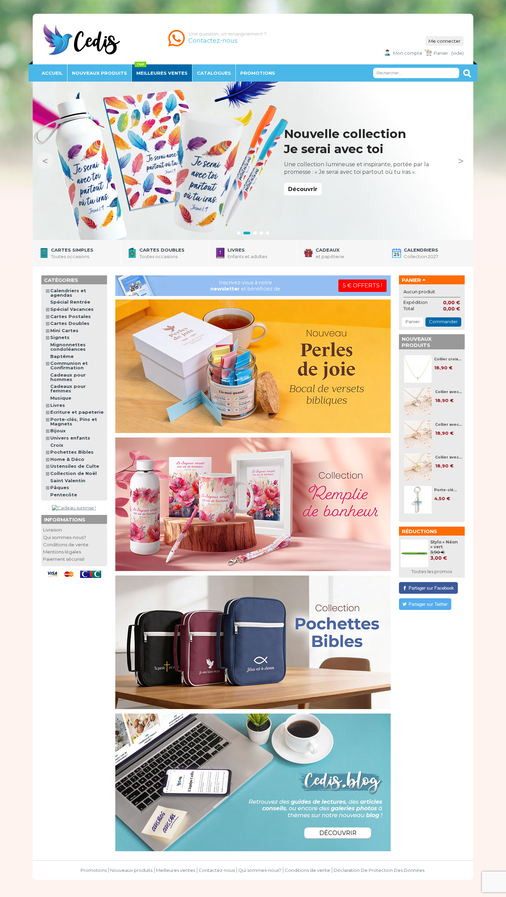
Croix (56, 445)
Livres (57, 405)
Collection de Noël (73, 473)
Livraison (52, 529)
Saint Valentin (67, 480)
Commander (443, 321)
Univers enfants (70, 438)
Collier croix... (447, 359)
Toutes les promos (431, 571)
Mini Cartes (64, 330)
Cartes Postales (70, 316)
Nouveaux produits (417, 342)
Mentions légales (62, 552)
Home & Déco (67, 459)
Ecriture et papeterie (77, 412)
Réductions (419, 531)
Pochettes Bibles (72, 452)
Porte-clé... (445, 490)
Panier (411, 280)
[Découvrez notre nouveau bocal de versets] (253, 366)
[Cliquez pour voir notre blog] (253, 782)
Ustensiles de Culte (74, 466)
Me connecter (445, 41)
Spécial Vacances (72, 309)
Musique (60, 398)
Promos (257, 73)
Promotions (94, 870)
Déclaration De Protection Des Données (379, 870)
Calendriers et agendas (68, 293)
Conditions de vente (65, 544)
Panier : (442, 53)
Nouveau (99, 73)
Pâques (59, 487)
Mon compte (407, 53)
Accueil (52, 73)
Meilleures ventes (162, 73)
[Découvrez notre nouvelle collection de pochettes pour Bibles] (253, 642)
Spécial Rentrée (70, 302)
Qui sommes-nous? (64, 537)
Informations (64, 520)
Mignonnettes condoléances (68, 347)
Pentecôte (63, 494)
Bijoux (58, 430)
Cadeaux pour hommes (68, 377)
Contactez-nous (217, 870)
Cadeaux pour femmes (68, 388)
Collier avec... (448, 392)
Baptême (62, 356)
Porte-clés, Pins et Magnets (73, 421)
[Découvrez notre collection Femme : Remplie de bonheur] (253, 504)
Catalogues (214, 73)
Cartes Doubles (69, 323)
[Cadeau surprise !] (74, 507)
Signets (60, 337)
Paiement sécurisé (64, 559)
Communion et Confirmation (69, 365)
